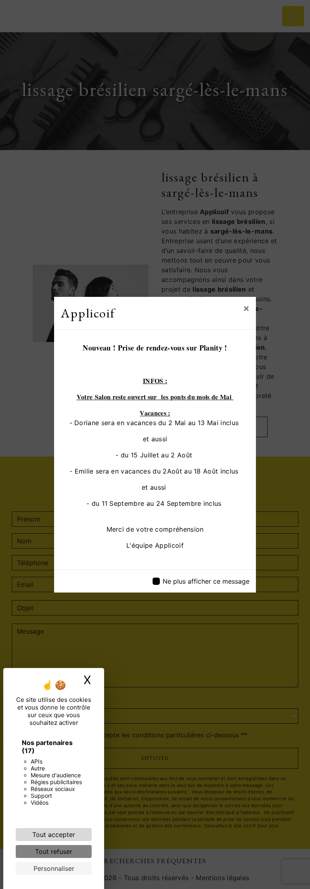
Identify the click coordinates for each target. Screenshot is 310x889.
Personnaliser (54, 868)
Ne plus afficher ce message (206, 581)
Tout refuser (53, 851)
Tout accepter (53, 835)
